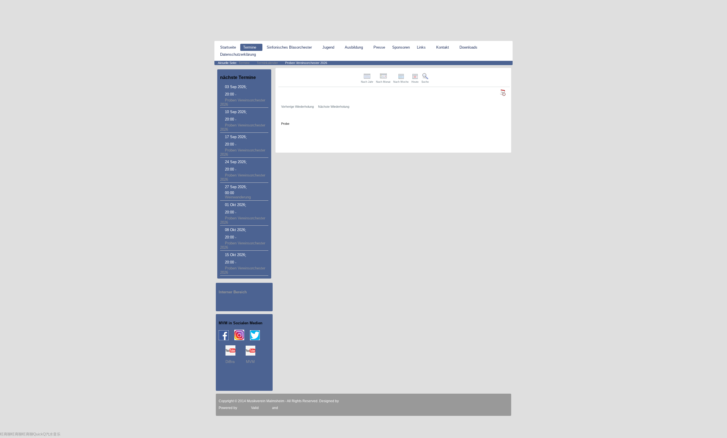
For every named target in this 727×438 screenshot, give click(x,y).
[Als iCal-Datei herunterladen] (502, 92)
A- (510, 4)
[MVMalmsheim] (245, 20)
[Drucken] (507, 75)
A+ (502, 4)
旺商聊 (5, 434)
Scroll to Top (499, 401)
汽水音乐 (53, 434)
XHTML (265, 408)
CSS (282, 408)
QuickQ (39, 434)
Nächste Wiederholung (333, 106)
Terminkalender (267, 63)
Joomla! (243, 408)
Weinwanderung (238, 197)
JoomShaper (350, 401)
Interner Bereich (233, 292)
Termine (244, 63)
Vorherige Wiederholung (297, 106)
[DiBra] (230, 354)
